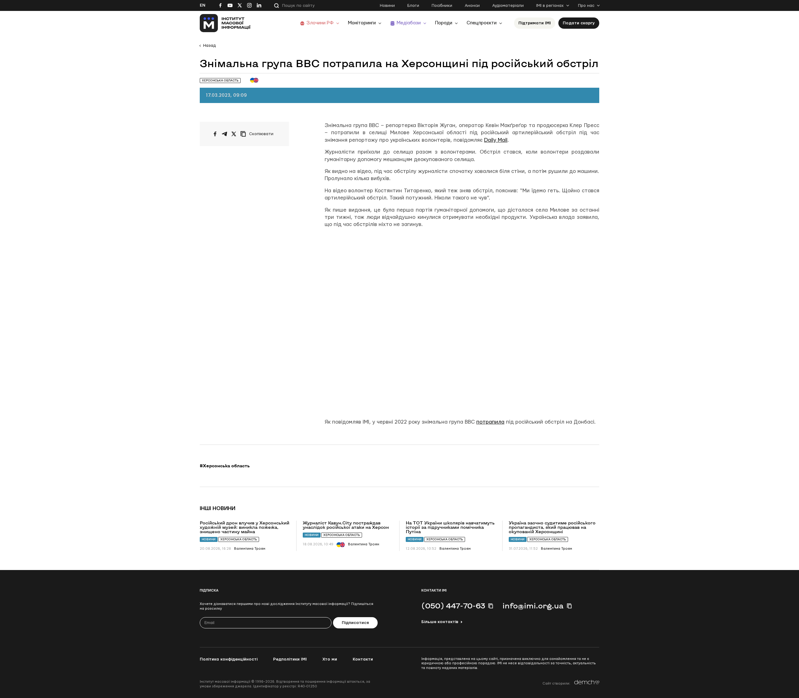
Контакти (363, 659)
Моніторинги (362, 23)
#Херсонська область (225, 466)
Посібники (442, 5)
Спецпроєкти (482, 23)
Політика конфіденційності (228, 659)
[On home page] (225, 23)
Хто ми (329, 659)
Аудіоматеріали (508, 5)
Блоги (413, 5)
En (202, 5)
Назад (209, 45)
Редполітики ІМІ (290, 659)
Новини (387, 5)
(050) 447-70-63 (453, 605)
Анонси (472, 5)
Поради (443, 23)
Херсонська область (238, 539)
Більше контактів (439, 622)
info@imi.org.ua (533, 605)
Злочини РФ (320, 23)
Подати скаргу (579, 23)
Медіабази (409, 23)
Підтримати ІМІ (534, 23)
